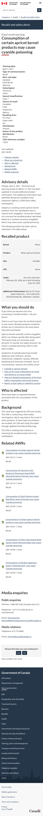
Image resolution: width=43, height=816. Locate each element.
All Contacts (6, 678)
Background (10, 166)
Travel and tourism (9, 704)
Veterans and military (10, 773)
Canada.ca (6, 17)
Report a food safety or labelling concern (22, 383)
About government (9, 688)
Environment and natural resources (16, 729)
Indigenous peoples (9, 768)
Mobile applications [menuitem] (9, 792)
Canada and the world (10, 753)
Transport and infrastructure (13, 748)
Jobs (3, 694)
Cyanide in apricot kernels (15, 368)
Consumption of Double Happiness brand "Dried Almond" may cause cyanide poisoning (21, 565)
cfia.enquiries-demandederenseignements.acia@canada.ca (21, 619)
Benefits (5, 714)
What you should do (13, 160)
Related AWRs (11, 169)
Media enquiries (12, 172)
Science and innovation (11, 763)
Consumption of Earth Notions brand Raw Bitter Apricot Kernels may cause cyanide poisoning (22, 499)
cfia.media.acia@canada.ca (19, 636)
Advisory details (12, 157)
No (24, 653)
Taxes (4, 724)
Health (15, 17)
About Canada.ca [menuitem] (8, 797)
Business (5, 709)
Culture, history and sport (12, 738)
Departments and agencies (12, 683)
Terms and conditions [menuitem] (10, 802)
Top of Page (6, 809)
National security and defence (13, 733)
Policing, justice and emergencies (15, 743)
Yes (18, 653)
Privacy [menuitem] (4, 807)
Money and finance (9, 758)
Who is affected (11, 163)
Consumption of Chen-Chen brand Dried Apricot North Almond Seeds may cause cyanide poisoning (23, 542)
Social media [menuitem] (6, 787)
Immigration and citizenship (13, 699)
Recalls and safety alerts (30, 17)
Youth (4, 778)
